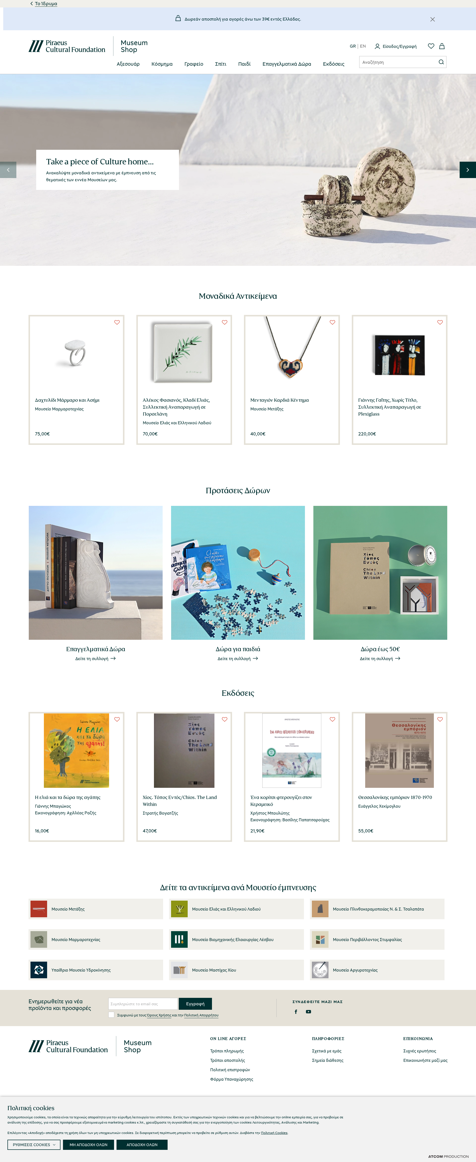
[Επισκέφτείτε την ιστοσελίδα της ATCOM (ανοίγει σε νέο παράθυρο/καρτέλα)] (448, 1156)
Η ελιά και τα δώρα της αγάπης (67, 797)
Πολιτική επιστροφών (230, 1069)
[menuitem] (128, 64)
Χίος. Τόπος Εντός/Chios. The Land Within (180, 800)
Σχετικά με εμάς (326, 1051)
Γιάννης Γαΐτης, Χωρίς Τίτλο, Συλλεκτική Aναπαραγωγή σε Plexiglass (389, 407)
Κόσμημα (162, 64)
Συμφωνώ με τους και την (167, 1014)
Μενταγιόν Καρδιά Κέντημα (279, 400)
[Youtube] (308, 1011)
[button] (8, 170)
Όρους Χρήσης (159, 1014)
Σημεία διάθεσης (327, 1060)
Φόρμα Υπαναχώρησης (231, 1079)
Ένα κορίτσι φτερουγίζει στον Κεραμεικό (281, 800)
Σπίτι (220, 64)
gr (353, 46)
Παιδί (244, 64)
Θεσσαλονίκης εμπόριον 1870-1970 (395, 797)
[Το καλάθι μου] (442, 46)
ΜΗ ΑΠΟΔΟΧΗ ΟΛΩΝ (88, 1144)
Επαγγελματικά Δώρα (287, 64)
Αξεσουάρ (128, 64)
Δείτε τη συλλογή (91, 658)
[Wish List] (117, 322)
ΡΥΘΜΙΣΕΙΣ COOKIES (31, 1144)
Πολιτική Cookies (274, 1132)
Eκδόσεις (333, 64)
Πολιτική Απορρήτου (201, 1014)
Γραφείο (193, 64)
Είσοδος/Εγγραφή (400, 46)
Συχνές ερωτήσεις (419, 1051)
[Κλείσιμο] (433, 19)
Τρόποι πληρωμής (227, 1051)
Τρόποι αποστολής (227, 1060)
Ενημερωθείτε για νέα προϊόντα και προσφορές (60, 1005)
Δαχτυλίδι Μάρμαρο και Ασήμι (67, 400)
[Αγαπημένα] (431, 46)
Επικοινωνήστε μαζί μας (425, 1060)
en (363, 46)
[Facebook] (296, 1011)
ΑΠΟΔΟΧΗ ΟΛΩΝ (142, 1144)
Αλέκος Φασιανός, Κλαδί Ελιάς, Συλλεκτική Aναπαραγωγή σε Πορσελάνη (176, 407)
